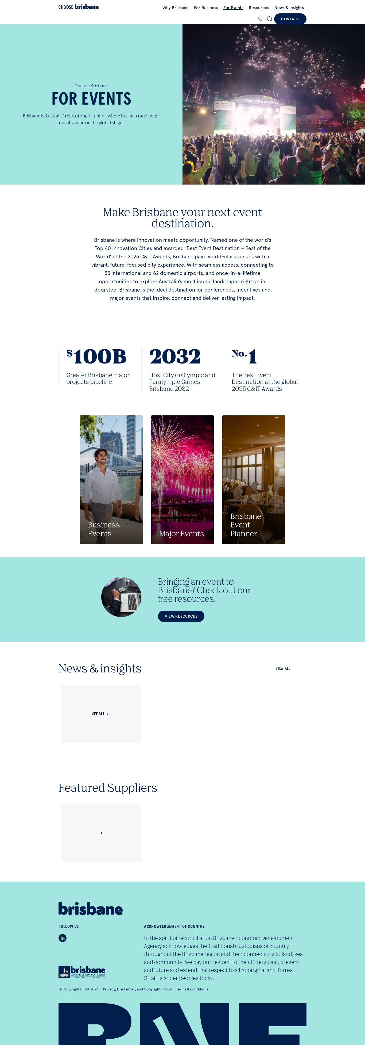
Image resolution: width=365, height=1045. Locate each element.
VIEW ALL (283, 669)
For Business (206, 7)
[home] (79, 6)
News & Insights (289, 7)
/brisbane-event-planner (253, 479)
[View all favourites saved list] (260, 19)
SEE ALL (98, 714)
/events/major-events (182, 479)
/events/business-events (111, 479)
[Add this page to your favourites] (261, 19)
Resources (259, 7)
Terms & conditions (192, 989)
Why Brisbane (175, 7)
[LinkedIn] (63, 938)
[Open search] (270, 19)
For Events (233, 7)
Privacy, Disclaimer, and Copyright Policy (137, 989)
